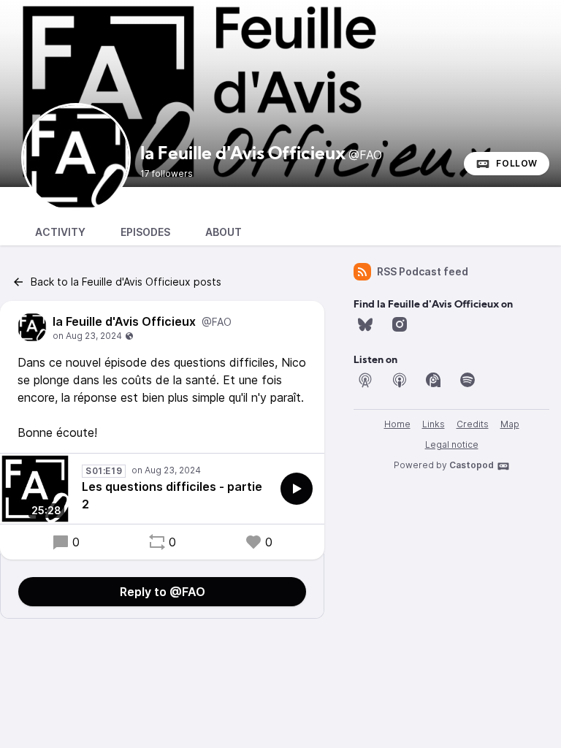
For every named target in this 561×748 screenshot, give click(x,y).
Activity (60, 232)
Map (509, 424)
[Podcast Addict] (433, 380)
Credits (473, 424)
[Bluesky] (365, 324)
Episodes (145, 232)
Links (433, 424)
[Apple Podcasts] (399, 380)
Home (397, 424)
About (223, 232)
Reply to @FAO (162, 591)
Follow (517, 163)
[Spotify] (467, 380)
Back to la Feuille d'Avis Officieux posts (126, 281)
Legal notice (451, 444)
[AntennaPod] (365, 380)
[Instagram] (399, 324)
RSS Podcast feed (422, 271)
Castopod (471, 464)
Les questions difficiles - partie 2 (172, 495)
